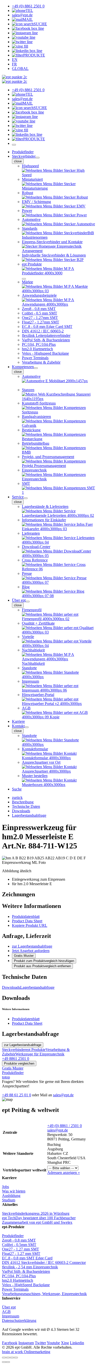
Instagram (26, 1343)
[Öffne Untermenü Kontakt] (27, 727)
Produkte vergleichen (19, 1063)
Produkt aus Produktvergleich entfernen (42, 966)
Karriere (18, 721)
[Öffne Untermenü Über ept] (28, 601)
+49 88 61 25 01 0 (16, 1095)
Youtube (53, 1343)
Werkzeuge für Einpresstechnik (39, 1054)
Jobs (5, 1187)
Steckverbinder (24, 156)
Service (18, 497)
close (18, 161)
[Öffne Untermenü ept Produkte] (24, 279)
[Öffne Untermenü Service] (26, 498)
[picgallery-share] (8, 1357)
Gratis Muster (24, 956)
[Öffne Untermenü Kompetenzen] (36, 368)
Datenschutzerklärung (19, 1320)
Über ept (19, 600)
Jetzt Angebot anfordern (30, 951)
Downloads (11, 987)
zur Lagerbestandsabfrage (32, 946)
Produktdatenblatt (26, 916)
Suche (17, 789)
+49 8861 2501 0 (15, 1058)
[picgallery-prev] (4, 1362)
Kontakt (18, 726)
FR (14, 64)
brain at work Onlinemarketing (26, 1352)
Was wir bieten (13, 1191)
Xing (65, 1343)
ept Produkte (36, 1049)
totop (6, 1077)
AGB (6, 1311)
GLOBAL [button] (20, 68)
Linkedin (77, 1343)
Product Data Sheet (27, 921)
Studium (8, 1200)
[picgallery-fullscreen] (12, 1357)
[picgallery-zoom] (16, 1357)
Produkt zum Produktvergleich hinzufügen (44, 961)
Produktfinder (23, 152)
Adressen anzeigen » (63, 1172)
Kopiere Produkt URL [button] (29, 925)
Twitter (40, 1343)
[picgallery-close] (4, 1357)
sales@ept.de (63, 1095)
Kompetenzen (23, 367)
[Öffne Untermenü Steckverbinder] (38, 157)
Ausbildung (11, 1195)
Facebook (9, 1343)
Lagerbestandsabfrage (37, 987)
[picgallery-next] (8, 1362)
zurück (17, 797)
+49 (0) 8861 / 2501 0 (64, 1126)
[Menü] (14, 144)
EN (14, 60)
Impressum (10, 1316)
